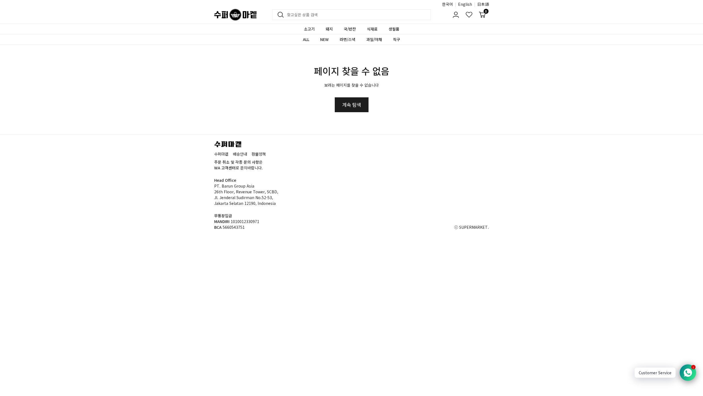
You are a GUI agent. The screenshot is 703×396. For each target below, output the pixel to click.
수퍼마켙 (221, 154)
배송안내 (240, 154)
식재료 (372, 29)
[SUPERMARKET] (235, 15)
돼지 (329, 29)
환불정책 (259, 154)
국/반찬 (350, 29)
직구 (396, 39)
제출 (279, 15)
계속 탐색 (351, 104)
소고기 (309, 29)
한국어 (447, 4)
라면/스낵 (347, 39)
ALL (306, 39)
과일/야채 (374, 39)
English (465, 4)
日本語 (483, 4)
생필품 (394, 29)
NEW (324, 39)
